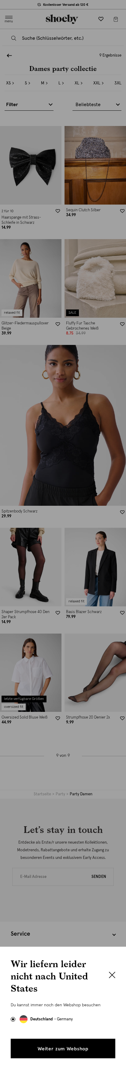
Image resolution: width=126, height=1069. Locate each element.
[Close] (112, 975)
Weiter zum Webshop (63, 1048)
